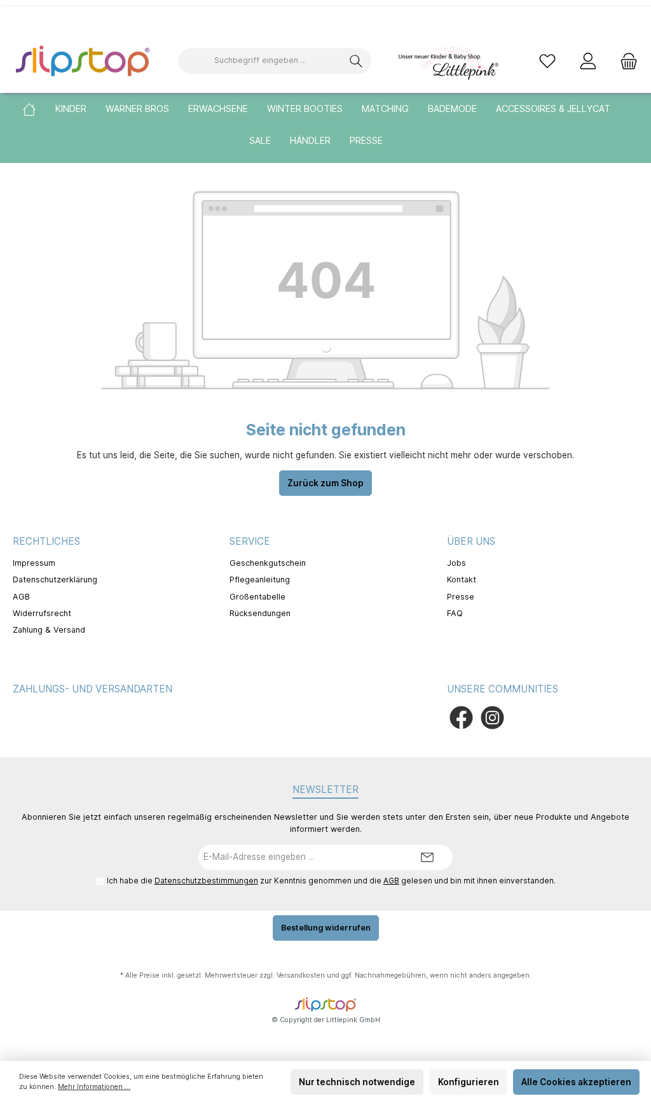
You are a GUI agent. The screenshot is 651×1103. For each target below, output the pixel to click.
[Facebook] (461, 717)
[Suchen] (356, 61)
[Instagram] (492, 717)
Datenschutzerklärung (55, 579)
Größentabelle (257, 596)
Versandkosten (301, 975)
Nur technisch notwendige (357, 1082)
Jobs (456, 563)
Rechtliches (46, 541)
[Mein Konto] (588, 61)
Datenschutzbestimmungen (206, 880)
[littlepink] (447, 60)
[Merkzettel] (547, 61)
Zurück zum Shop (325, 483)
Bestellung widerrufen (326, 927)
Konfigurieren (468, 1082)
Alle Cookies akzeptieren (576, 1082)
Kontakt (461, 579)
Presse (460, 596)
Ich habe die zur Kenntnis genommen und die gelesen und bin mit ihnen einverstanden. (331, 880)
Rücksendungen (260, 613)
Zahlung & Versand (49, 630)
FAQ (455, 613)
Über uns (471, 541)
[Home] (38, 109)
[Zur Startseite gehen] (83, 61)
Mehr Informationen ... (94, 1087)
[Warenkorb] (625, 61)
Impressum (34, 563)
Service (250, 541)
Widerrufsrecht (42, 613)
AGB (21, 596)
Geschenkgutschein (268, 563)
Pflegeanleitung (260, 579)
